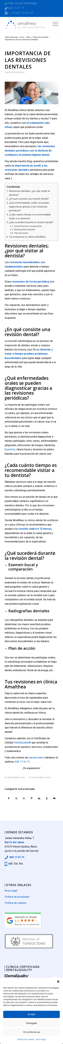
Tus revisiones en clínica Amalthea (27, 236)
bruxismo (10, 449)
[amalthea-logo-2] (26, 25)
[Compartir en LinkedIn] (39, 798)
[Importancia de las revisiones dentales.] (31, 93)
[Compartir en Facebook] (8, 798)
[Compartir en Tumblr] (47, 798)
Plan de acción (21, 233)
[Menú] (53, 23)
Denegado (31, 1023)
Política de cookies (25, 1039)
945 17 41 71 (16, 8)
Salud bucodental (15, 72)
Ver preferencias (31, 1032)
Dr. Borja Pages (42, 777)
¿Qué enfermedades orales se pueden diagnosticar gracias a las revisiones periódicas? (29, 206)
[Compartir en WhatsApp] (24, 798)
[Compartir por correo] (54, 798)
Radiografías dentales (24, 229)
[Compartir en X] (16, 798)
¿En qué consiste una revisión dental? (29, 198)
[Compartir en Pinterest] (31, 798)
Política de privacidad (17, 896)
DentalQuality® (22, 742)
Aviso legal (41, 1039)
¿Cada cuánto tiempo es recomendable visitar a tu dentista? (30, 216)
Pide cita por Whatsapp (22, 3)
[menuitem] (53, 23)
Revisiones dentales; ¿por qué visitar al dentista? (29, 193)
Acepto (31, 1014)
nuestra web (35, 757)
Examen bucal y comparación (28, 226)
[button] (58, 981)
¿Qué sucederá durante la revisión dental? (31, 222)
